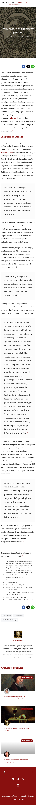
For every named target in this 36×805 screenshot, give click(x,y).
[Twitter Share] (28, 66)
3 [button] (15, 214)
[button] (18, 785)
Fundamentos (23, 36)
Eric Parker (11, 36)
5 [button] (20, 295)
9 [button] (22, 556)
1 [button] (12, 130)
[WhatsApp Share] (33, 66)
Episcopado (19, 615)
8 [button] (23, 541)
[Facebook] (12, 779)
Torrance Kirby (7, 153)
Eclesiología (7, 615)
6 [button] (27, 432)
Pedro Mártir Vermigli (10, 620)
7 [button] (19, 517)
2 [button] (28, 168)
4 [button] (15, 222)
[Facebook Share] (23, 66)
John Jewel (14, 118)
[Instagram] (23, 779)
